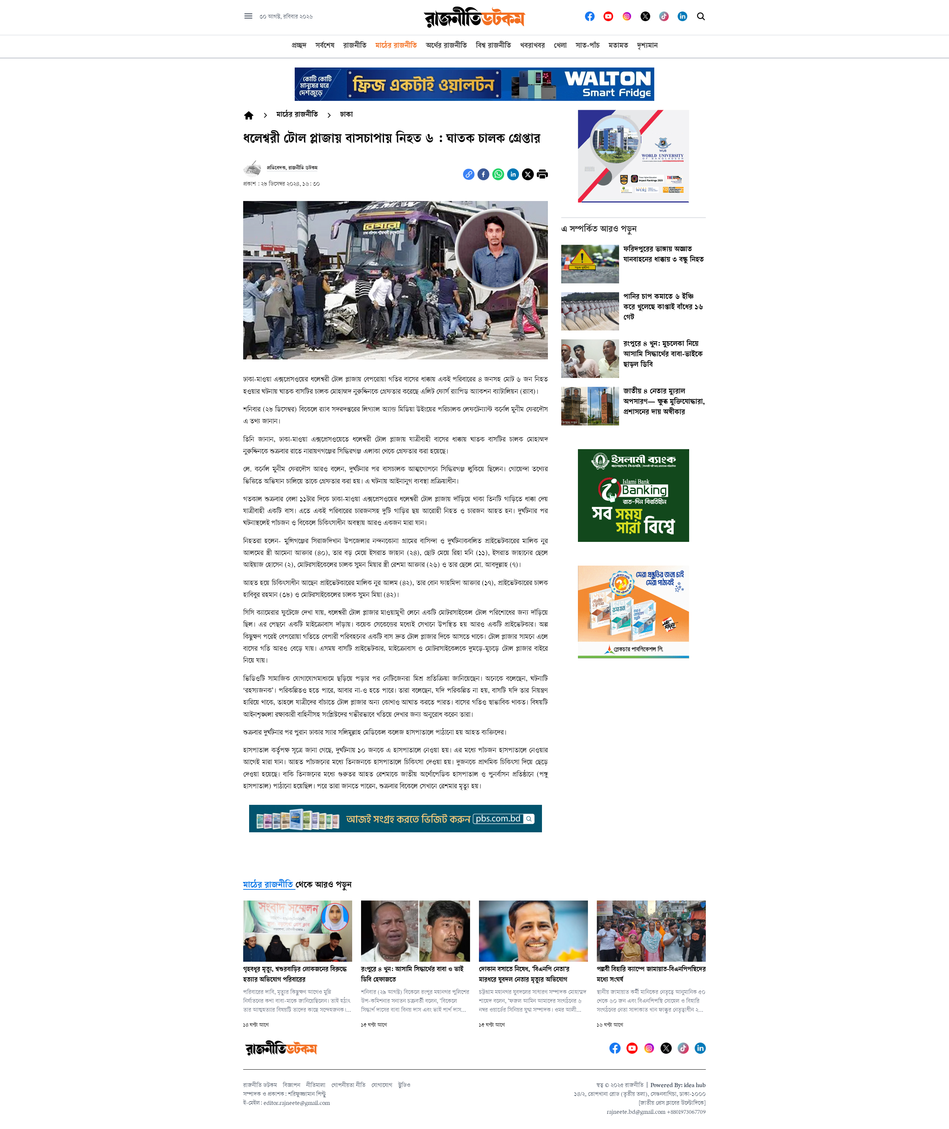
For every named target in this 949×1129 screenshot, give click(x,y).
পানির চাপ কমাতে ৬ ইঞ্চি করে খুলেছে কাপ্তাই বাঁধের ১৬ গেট (663, 307)
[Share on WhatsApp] (498, 174)
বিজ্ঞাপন (291, 1086)
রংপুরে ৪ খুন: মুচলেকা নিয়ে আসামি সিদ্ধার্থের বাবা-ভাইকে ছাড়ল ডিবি (663, 354)
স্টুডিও (404, 1086)
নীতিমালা (315, 1086)
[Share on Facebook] (483, 174)
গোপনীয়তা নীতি (348, 1086)
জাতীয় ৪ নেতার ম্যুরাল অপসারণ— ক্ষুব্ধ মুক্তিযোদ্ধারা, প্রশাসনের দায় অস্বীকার (664, 402)
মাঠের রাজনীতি (268, 886)
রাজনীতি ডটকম (260, 1086)
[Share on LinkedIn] (513, 174)
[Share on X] (528, 174)
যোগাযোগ (381, 1086)
